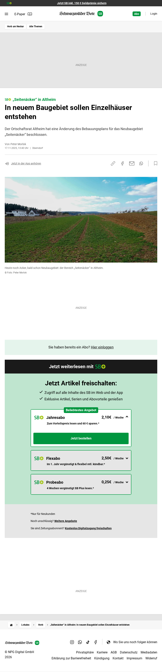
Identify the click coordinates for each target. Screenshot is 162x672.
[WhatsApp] (80, 642)
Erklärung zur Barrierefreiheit (71, 658)
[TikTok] (88, 642)
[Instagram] (72, 642)
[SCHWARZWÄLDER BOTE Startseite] (81, 14)
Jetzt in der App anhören (26, 163)
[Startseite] (11, 625)
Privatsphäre (85, 652)
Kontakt (118, 658)
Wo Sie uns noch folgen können (135, 642)
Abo (136, 13)
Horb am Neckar (15, 26)
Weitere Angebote (65, 521)
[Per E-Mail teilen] (132, 163)
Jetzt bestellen (81, 438)
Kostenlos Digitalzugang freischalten (88, 528)
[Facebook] (96, 642)
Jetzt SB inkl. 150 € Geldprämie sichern (81, 3)
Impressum (134, 658)
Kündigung (101, 658)
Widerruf (151, 658)
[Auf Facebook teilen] (122, 163)
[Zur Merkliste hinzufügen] (154, 163)
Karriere (102, 652)
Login (153, 13)
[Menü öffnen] (6, 14)
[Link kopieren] (113, 163)
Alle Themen (35, 26)
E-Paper (19, 14)
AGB (114, 652)
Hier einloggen (102, 347)
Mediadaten (149, 652)
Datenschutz (129, 652)
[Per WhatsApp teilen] (141, 163)
